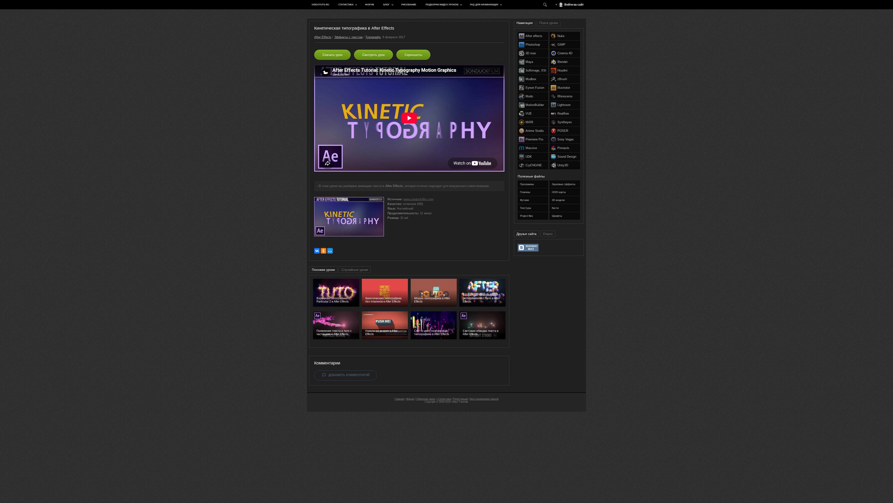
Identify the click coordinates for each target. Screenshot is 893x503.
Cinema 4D (564, 53)
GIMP (561, 44)
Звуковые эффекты (563, 184)
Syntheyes (564, 122)
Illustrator (563, 87)
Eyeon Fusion (535, 87)
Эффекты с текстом (348, 37)
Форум (369, 4)
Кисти (555, 208)
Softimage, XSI (536, 70)
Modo (529, 96)
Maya (529, 62)
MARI (529, 122)
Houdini (562, 70)
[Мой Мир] (330, 251)
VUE (529, 113)
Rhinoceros (565, 96)
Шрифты (557, 215)
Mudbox (531, 79)
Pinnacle (563, 148)
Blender (562, 62)
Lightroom (564, 105)
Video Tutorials (460, 401)
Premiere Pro (534, 139)
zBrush (562, 79)
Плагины (525, 192)
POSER (562, 131)
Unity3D (562, 165)
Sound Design (566, 156)
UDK (529, 156)
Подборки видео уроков (442, 4)
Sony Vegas (565, 139)
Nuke (560, 36)
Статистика (345, 4)
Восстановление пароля (484, 399)
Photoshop (533, 44)
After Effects (322, 37)
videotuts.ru (320, 4)
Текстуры (525, 208)
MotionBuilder (535, 105)
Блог (386, 4)
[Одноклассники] (323, 251)
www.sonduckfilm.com (418, 199)
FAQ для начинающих (484, 4)
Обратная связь (425, 399)
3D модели (558, 200)
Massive (531, 148)
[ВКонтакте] (317, 251)
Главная (399, 399)
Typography (373, 37)
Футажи (524, 200)
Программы (527, 184)
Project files (526, 215)
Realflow (563, 113)
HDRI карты (559, 192)
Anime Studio (535, 131)
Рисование (408, 4)
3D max (531, 53)
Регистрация (460, 399)
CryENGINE (534, 165)
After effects (534, 36)
